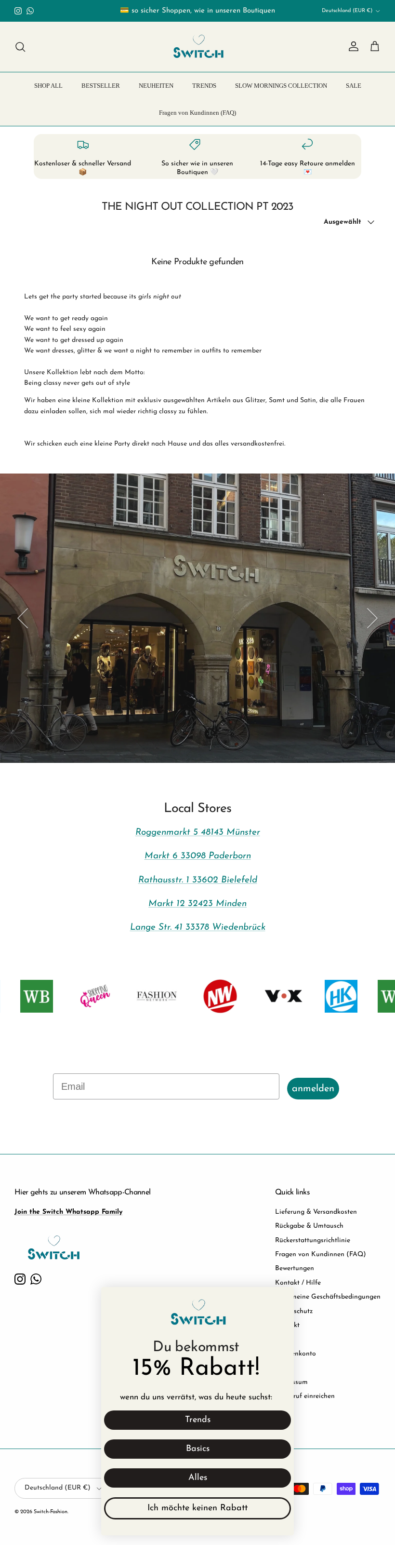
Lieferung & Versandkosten (316, 1212)
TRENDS (204, 85)
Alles (197, 1478)
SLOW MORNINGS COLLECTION (281, 85)
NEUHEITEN (156, 85)
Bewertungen (294, 1268)
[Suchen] (20, 47)
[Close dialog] (281, 1299)
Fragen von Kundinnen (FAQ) (197, 112)
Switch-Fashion (50, 1512)
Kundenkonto (295, 1353)
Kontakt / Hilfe (298, 1283)
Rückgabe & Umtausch (309, 1226)
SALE (353, 85)
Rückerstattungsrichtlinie (312, 1240)
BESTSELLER (100, 85)
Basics (198, 1449)
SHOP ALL (48, 85)
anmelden (313, 1089)
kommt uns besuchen (94, 729)
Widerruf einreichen (305, 1396)
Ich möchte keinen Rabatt (197, 1508)
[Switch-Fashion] (197, 46)
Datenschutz (294, 1311)
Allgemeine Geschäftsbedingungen (328, 1297)
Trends (198, 1420)
